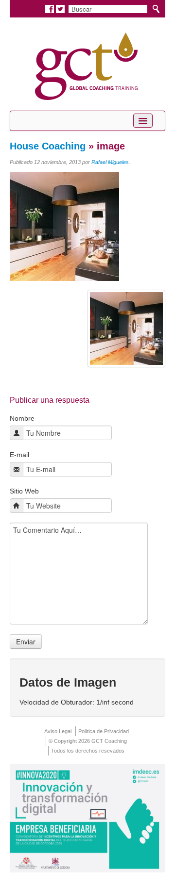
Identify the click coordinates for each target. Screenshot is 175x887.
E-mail (19, 455)
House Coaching (48, 146)
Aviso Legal (57, 731)
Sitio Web (24, 491)
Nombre (22, 418)
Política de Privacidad (103, 731)
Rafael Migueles (110, 162)
